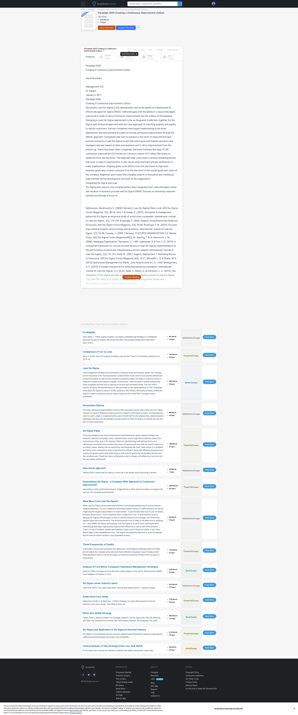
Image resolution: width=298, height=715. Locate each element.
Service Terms (191, 685)
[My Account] (214, 4)
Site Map (154, 686)
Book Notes (120, 689)
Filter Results (173, 50)
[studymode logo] (108, 4)
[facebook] (83, 676)
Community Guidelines (195, 676)
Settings (160, 50)
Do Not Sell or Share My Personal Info (229, 708)
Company (154, 672)
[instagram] (94, 676)
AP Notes (120, 685)
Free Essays (121, 679)
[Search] (180, 4)
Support (154, 689)
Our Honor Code (192, 679)
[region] (149, 708)
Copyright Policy (192, 672)
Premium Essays (123, 676)
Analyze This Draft (125, 28)
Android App (121, 698)
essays (91, 9)
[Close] (294, 708)
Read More (209, 337)
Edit (142, 50)
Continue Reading (132, 277)
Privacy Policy (191, 682)
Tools (150, 50)
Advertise (155, 676)
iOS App (119, 695)
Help (153, 693)
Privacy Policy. (75, 712)
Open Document (106, 28)
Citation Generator (123, 692)
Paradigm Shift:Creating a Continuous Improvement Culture (131, 13)
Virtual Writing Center (124, 682)
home (83, 9)
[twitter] (89, 676)
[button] (83, 4)
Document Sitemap (123, 672)
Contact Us (155, 696)
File (134, 50)
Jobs (153, 679)
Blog (152, 683)
